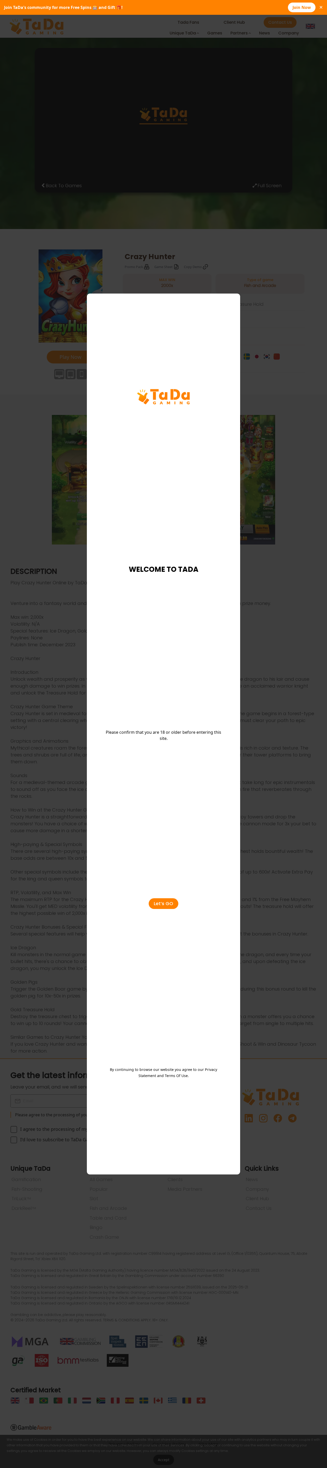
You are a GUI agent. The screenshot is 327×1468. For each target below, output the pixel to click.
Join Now (302, 7)
